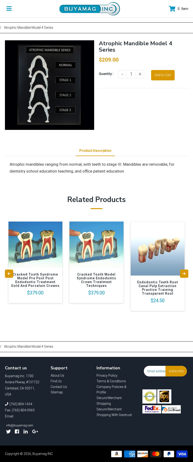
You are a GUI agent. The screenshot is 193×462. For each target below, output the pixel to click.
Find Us (56, 381)
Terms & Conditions (111, 381)
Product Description (95, 151)
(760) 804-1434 (20, 404)
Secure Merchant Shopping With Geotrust (114, 412)
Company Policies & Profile (111, 389)
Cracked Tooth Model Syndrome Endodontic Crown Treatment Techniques (96, 280)
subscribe (176, 371)
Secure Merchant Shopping (109, 400)
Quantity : (106, 74)
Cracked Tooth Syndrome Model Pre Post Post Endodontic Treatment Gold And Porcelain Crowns (35, 280)
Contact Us (59, 387)
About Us (57, 375)
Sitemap (57, 392)
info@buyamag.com (19, 425)
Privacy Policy (106, 375)
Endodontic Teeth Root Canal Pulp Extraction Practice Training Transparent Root (157, 287)
